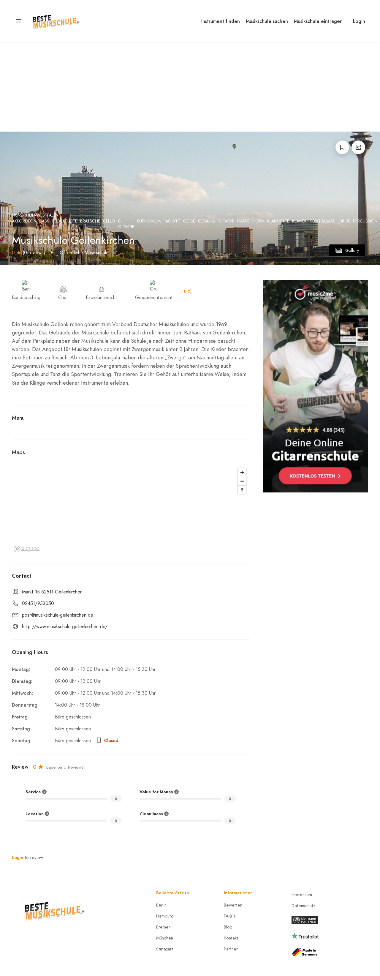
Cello (109, 221)
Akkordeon (24, 221)
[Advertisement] (190, 87)
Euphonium (149, 221)
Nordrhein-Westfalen (35, 215)
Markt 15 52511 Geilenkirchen (52, 592)
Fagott (172, 221)
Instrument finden (220, 21)
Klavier (299, 221)
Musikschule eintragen (318, 21)
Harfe (243, 221)
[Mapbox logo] (27, 549)
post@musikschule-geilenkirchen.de (57, 615)
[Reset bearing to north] (242, 489)
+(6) (187, 291)
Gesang (206, 221)
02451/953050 (38, 603)
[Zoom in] (242, 472)
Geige (189, 221)
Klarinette (278, 221)
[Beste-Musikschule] (56, 20)
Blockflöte (64, 221)
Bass (44, 221)
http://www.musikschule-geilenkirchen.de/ (64, 626)
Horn (258, 221)
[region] (130, 509)
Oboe (344, 221)
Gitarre (226, 221)
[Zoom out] (242, 481)
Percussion (365, 221)
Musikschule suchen (267, 21)
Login (359, 21)
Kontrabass (322, 221)
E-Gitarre (126, 224)
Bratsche (90, 221)
